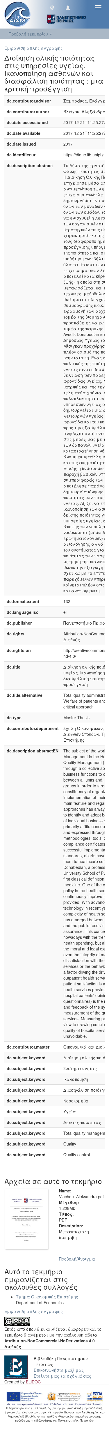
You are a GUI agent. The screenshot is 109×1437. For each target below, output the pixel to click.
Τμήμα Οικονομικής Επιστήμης (47, 1297)
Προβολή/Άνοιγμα (77, 1259)
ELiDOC (33, 1382)
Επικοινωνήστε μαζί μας (59, 1370)
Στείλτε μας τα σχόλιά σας (62, 1376)
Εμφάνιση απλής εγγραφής (33, 48)
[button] (52, 7)
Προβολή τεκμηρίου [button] (29, 34)
